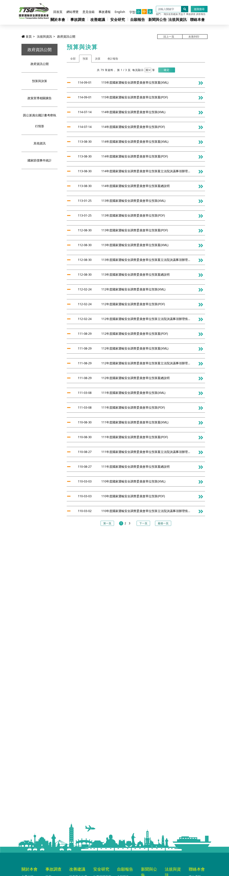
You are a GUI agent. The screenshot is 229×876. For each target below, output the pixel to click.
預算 (85, 58)
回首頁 (57, 12)
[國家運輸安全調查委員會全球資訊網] (34, 10)
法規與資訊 (177, 19)
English (120, 12)
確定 (166, 70)
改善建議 (97, 19)
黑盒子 (181, 14)
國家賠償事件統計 (39, 160)
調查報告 (201, 14)
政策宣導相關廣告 (39, 98)
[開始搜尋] (184, 9)
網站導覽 (72, 12)
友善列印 (193, 36)
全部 (73, 58)
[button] (166, 70)
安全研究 (117, 19)
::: (55, 6)
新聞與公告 (157, 19)
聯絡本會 (197, 19)
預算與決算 (39, 81)
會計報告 (112, 58)
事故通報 (105, 12)
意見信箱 (88, 12)
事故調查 (190, 14)
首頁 (28, 36)
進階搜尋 (199, 9)
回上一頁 (168, 36)
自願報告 (137, 19)
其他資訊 (40, 143)
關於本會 (57, 19)
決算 (97, 58)
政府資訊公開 (66, 36)
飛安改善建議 (171, 14)
